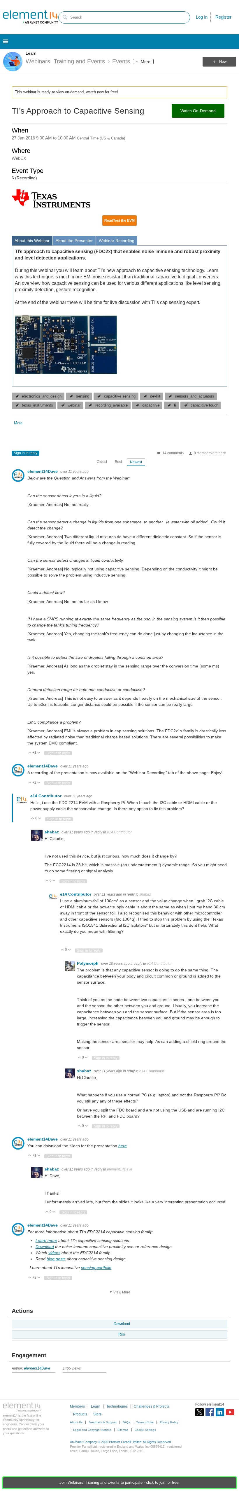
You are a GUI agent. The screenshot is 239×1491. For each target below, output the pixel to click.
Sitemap (123, 1429)
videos (54, 1252)
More (145, 61)
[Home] (30, 17)
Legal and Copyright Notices (92, 1429)
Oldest (102, 462)
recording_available (111, 405)
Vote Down (38, 753)
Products (80, 1414)
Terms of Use (145, 1422)
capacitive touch (204, 405)
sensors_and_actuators (194, 396)
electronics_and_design (41, 396)
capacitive (150, 405)
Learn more (46, 1240)
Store (97, 1414)
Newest (136, 462)
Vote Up (29, 753)
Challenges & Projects (151, 1406)
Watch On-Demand (198, 110)
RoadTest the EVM (119, 221)
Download (45, 1246)
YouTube (230, 1412)
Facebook (209, 1412)
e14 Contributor (46, 796)
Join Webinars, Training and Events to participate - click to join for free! (119, 1483)
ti (175, 405)
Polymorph (88, 963)
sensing (82, 396)
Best (118, 462)
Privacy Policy (169, 1422)
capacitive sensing (120, 396)
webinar (74, 405)
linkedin (220, 1412)
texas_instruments (37, 405)
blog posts (56, 1258)
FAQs (126, 1422)
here (122, 1145)
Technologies (117, 1406)
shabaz (52, 832)
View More (121, 1292)
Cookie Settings (145, 1429)
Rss (121, 1334)
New (222, 62)
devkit (155, 396)
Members (77, 1406)
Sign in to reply (25, 453)
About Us (76, 1422)
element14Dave (43, 471)
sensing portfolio (96, 1267)
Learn (31, 53)
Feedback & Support (103, 1422)
